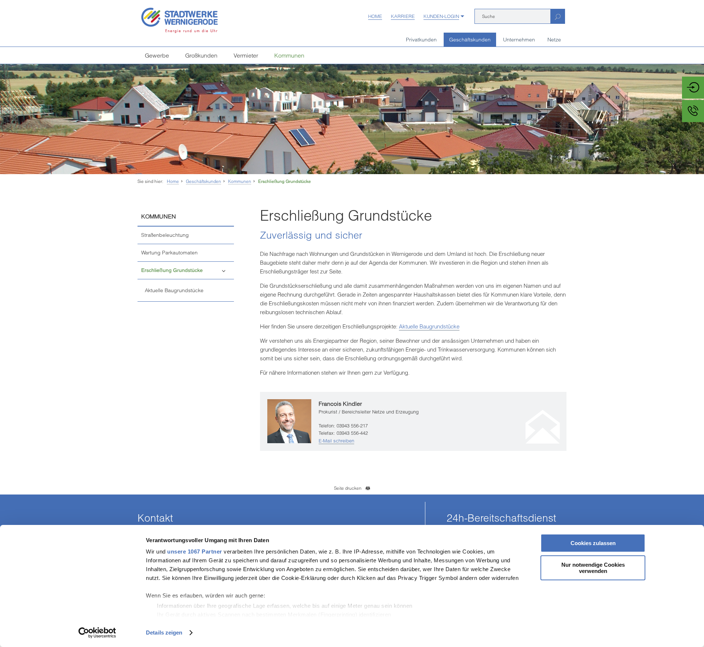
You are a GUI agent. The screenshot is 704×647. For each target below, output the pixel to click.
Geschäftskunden (470, 39)
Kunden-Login (441, 16)
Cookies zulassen (593, 543)
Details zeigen (164, 632)
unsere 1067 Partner (194, 551)
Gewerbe (157, 55)
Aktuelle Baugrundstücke (174, 290)
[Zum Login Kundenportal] (693, 88)
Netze (554, 39)
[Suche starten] (557, 16)
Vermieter (246, 55)
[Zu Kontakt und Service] (693, 111)
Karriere (403, 16)
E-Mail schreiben (336, 441)
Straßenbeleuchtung (165, 235)
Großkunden (201, 55)
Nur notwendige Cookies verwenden (593, 568)
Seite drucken (348, 488)
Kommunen (289, 55)
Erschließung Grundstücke (284, 181)
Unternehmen (519, 39)
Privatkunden (421, 39)
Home (375, 16)
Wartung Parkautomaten (169, 252)
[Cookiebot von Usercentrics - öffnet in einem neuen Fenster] (97, 632)
